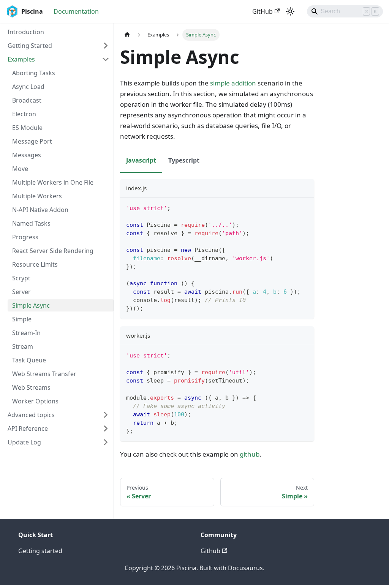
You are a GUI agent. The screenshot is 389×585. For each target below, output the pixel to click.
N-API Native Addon (40, 210)
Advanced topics (31, 415)
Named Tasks (31, 223)
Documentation (76, 11)
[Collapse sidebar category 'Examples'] (105, 59)
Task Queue (29, 360)
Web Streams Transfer (44, 374)
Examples (21, 59)
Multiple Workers (37, 196)
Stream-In (26, 333)
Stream (22, 346)
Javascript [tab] (141, 160)
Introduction (26, 32)
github (249, 454)
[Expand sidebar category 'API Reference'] (105, 428)
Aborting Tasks (33, 73)
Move (20, 168)
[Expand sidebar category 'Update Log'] (105, 442)
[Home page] (127, 35)
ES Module (27, 127)
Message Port (32, 141)
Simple (22, 319)
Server (21, 292)
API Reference (28, 428)
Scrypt (21, 278)
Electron (24, 114)
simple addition (233, 83)
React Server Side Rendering (52, 251)
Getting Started (30, 45)
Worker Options (35, 401)
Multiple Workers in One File (52, 182)
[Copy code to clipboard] (305, 207)
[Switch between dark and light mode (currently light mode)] (290, 11)
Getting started (40, 551)
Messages (26, 155)
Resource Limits (35, 264)
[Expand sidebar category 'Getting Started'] (105, 46)
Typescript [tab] (183, 160)
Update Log (24, 442)
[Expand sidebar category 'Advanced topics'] (105, 415)
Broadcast (26, 100)
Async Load (28, 86)
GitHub (262, 11)
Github (210, 551)
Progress (25, 237)
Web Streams (31, 387)
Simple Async (31, 305)
